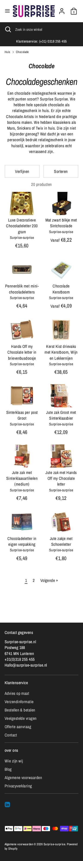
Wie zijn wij (14, 761)
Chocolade (22, 52)
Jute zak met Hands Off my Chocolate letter (61, 478)
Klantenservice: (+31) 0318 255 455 (41, 41)
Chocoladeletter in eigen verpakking (21, 541)
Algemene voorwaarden (23, 777)
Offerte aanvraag (18, 727)
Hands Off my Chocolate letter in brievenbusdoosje (21, 352)
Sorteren (61, 171)
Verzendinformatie (19, 702)
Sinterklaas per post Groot (22, 415)
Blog (8, 769)
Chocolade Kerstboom (61, 289)
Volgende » (49, 580)
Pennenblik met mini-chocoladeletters (22, 289)
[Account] (61, 9)
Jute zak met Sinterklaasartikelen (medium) (22, 478)
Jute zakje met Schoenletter (61, 541)
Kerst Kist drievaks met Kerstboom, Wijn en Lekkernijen (61, 352)
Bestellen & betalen (20, 710)
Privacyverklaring (18, 786)
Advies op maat (17, 693)
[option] (41, 41)
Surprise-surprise (54, 844)
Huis (7, 52)
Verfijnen (22, 171)
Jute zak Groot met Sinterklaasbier (61, 415)
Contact (11, 735)
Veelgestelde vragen (21, 718)
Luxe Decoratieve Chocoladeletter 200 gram (22, 225)
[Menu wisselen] (6, 11)
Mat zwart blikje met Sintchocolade (61, 223)
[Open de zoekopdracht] (7, 29)
